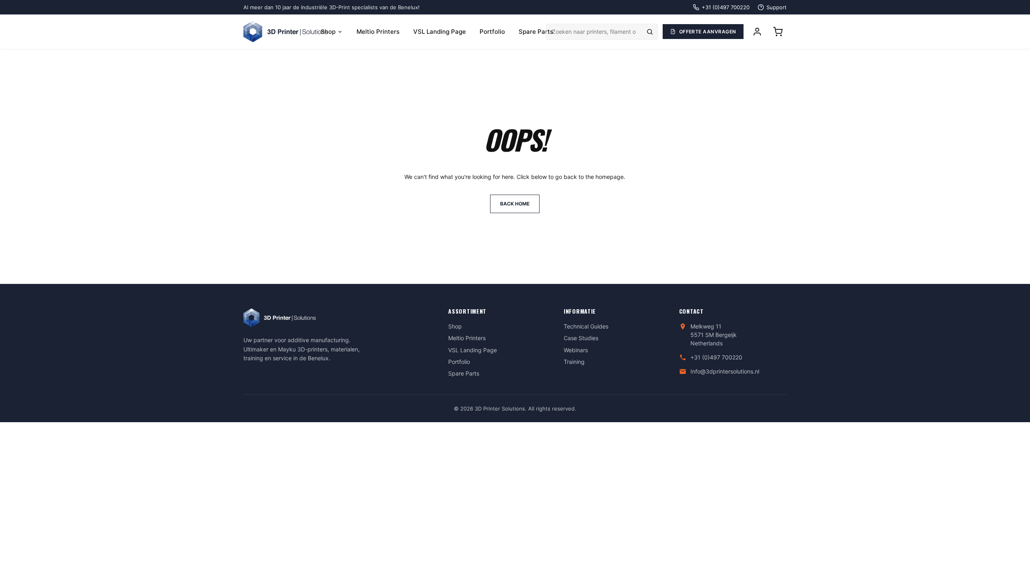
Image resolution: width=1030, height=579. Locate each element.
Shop (328, 31)
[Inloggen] (757, 32)
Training (574, 361)
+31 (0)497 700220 (716, 357)
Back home (514, 204)
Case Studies (581, 338)
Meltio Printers (378, 31)
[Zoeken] (649, 31)
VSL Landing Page (439, 31)
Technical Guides (586, 326)
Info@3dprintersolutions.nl (724, 371)
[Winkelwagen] (778, 32)
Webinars (576, 350)
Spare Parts (536, 31)
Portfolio (492, 31)
